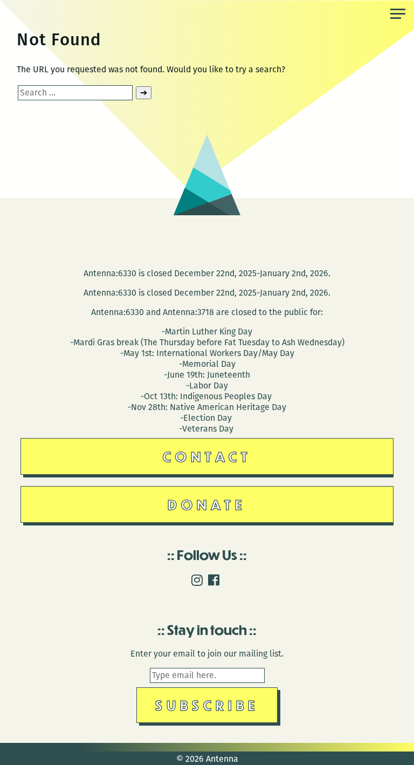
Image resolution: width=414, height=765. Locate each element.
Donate (207, 504)
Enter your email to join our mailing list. (207, 653)
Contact (207, 456)
